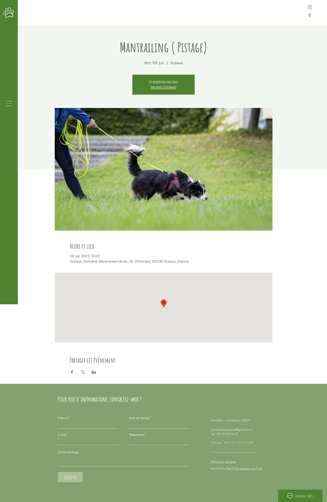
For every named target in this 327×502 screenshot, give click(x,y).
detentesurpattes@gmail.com (231, 429)
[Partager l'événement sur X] (83, 372)
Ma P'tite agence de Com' (244, 468)
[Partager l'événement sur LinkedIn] (94, 372)
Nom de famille (139, 418)
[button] (9, 103)
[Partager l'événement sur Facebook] (72, 372)
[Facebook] (310, 15)
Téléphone (136, 434)
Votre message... (69, 452)
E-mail (62, 434)
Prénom (63, 418)
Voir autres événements (163, 87)
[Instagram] (310, 7)
